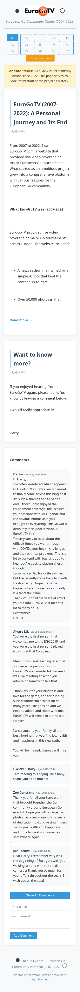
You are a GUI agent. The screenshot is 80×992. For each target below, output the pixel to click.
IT (67, 51)
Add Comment (23, 935)
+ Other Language (40, 58)
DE (26, 44)
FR (67, 37)
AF (26, 51)
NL (26, 37)
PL (12, 44)
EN (12, 37)
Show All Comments (40, 895)
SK (40, 51)
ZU (54, 51)
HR (68, 44)
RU (54, 37)
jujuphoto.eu (40, 979)
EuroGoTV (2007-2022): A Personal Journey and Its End (40, 113)
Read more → (21, 320)
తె (12, 51)
